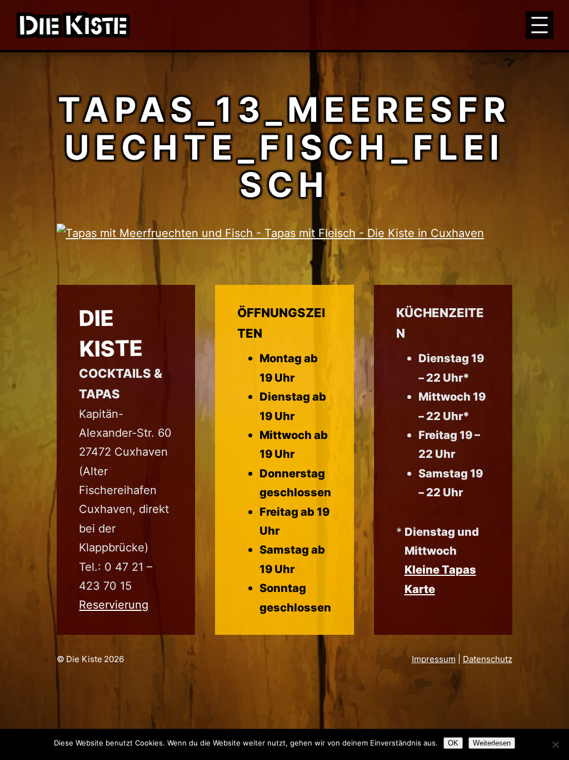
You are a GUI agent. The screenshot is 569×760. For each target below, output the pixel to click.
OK (453, 743)
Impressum (434, 659)
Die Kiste (84, 659)
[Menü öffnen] (539, 25)
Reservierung (113, 604)
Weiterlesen (492, 743)
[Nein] (555, 744)
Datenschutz (487, 659)
